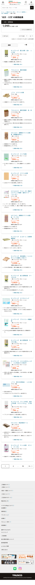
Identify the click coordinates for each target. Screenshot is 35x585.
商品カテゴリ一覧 (10, 12)
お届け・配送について (6, 490)
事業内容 (3, 511)
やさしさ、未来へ (5, 522)
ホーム (2, 12)
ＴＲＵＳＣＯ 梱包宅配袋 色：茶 (21, 110)
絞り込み (5, 36)
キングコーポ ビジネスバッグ (20, 298)
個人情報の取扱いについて (7, 539)
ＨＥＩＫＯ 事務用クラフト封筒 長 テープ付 (21, 216)
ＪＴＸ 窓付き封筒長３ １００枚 (21, 382)
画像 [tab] (9, 45)
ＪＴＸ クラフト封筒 (17, 92)
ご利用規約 (4, 536)
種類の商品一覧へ (18, 64)
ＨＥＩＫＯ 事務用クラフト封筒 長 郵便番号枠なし (21, 133)
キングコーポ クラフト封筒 (19, 173)
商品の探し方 (4, 501)
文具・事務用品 (4, 13)
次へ (30, 466)
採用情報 (3, 525)
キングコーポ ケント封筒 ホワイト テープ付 (21, 446)
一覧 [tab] (25, 45)
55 (23, 466)
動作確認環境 (4, 542)
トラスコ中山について (7, 505)
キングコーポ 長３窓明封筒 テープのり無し (21, 341)
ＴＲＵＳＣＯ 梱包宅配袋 (19, 70)
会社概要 (3, 508)
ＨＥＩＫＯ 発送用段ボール (19, 423)
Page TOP (31, 479)
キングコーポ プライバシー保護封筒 (21, 320)
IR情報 (2, 518)
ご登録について (5, 487)
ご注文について (5, 494)
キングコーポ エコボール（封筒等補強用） (21, 237)
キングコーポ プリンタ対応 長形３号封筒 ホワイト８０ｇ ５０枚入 (21, 403)
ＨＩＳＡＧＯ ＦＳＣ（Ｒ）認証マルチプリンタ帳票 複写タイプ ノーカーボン (21, 192)
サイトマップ (4, 532)
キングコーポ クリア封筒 (19, 154)
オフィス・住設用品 (21, 12)
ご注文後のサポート (6, 497)
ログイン (26, 3)
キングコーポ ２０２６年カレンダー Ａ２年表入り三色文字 (21, 362)
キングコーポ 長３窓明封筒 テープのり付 (21, 276)
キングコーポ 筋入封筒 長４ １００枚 (21, 51)
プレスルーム (4, 515)
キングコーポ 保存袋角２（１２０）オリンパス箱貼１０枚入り (21, 257)
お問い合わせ (4, 549)
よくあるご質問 (5, 546)
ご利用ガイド (4, 484)
